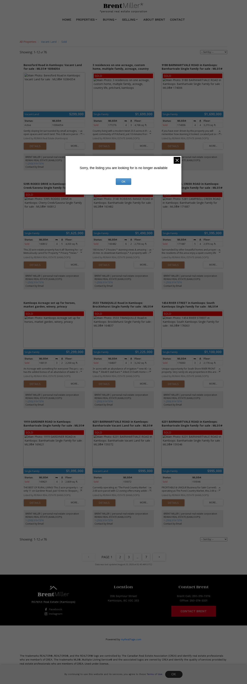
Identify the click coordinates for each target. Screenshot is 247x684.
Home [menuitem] (66, 19)
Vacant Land (49, 42)
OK (173, 674)
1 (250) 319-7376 (34, 163)
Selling (128, 19)
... (137, 557)
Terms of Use (154, 674)
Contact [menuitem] (177, 19)
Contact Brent (194, 611)
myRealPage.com (131, 639)
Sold (64, 42)
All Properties (28, 42)
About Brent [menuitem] (154, 19)
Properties (85, 19)
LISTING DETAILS (35, 146)
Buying (108, 19)
